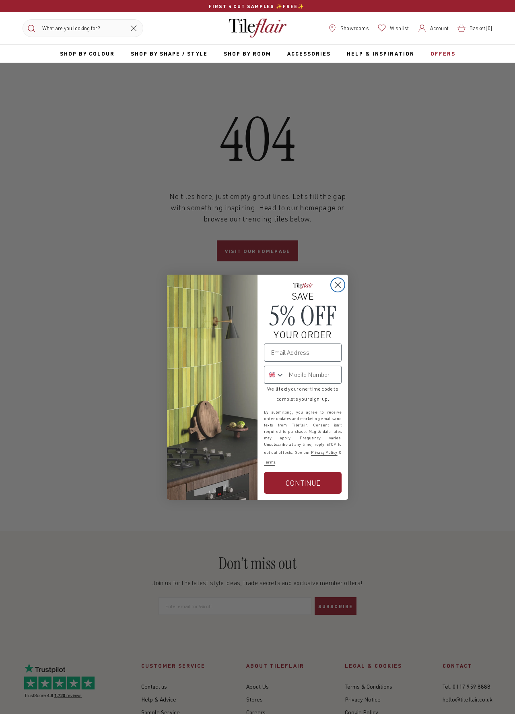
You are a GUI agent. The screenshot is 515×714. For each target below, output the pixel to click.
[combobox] (274, 374)
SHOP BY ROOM (247, 53)
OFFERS (443, 53)
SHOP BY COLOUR (87, 53)
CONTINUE (302, 482)
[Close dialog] (338, 285)
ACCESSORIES (309, 53)
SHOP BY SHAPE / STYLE (169, 53)
